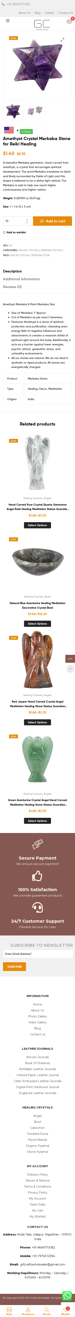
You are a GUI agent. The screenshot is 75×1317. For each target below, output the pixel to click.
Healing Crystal (20, 255)
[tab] (37, 271)
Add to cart (55, 221)
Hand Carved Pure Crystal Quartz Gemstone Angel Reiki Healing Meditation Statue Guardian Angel (38, 507)
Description (12, 271)
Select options (37, 525)
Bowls (48, 596)
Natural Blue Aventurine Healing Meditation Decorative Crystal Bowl (37, 605)
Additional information (21, 279)
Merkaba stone (40, 255)
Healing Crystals (29, 250)
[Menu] (11, 20)
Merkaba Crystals (52, 250)
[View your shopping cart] (69, 21)
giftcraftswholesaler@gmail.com (42, 1264)
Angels (48, 498)
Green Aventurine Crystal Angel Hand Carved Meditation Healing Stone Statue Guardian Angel (37, 802)
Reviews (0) (12, 286)
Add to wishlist (16, 232)
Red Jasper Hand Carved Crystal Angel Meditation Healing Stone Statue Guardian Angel (37, 704)
